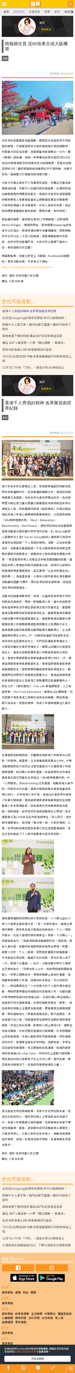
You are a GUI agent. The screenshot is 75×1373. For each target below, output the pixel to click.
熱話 (25, 1292)
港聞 (5, 58)
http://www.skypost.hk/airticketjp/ (26, 267)
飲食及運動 (22, 1313)
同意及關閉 (37, 1358)
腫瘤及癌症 (65, 1313)
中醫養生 (50, 1313)
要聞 (18, 1292)
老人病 (59, 1318)
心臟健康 (7, 1318)
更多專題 (20, 1322)
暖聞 (33, 1292)
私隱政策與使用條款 (25, 1351)
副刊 (57, 11)
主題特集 (34, 11)
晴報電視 (19, 11)
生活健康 (36, 1313)
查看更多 (46, 29)
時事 (47, 11)
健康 (6, 11)
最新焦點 (7, 1292)
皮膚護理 (7, 1322)
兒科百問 (34, 1318)
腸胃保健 (20, 1318)
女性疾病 (47, 1318)
